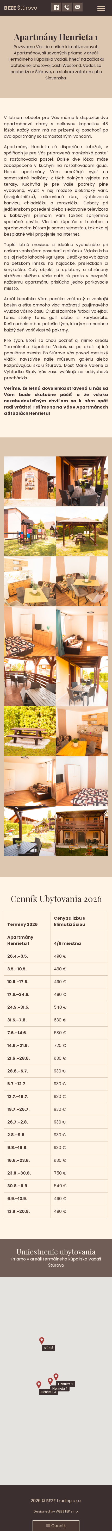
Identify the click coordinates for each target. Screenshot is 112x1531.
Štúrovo (20, 7)
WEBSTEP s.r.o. (67, 1511)
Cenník (58, 1526)
